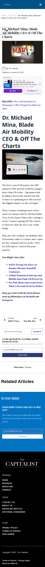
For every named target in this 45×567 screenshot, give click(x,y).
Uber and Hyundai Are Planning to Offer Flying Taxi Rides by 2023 (21, 105)
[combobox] (16, 332)
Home (3, 15)
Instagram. (7, 300)
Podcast (12, 15)
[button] (40, 4)
